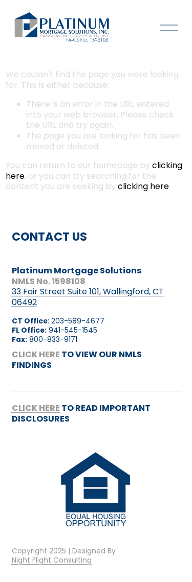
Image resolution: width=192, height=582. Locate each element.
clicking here (143, 186)
